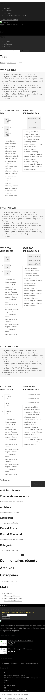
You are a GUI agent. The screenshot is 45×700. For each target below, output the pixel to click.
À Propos (8, 10)
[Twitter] (2, 605)
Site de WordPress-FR (13, 601)
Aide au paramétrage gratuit (15, 15)
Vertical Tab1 (7, 121)
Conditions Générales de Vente (16, 694)
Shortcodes (11, 63)
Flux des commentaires (13, 598)
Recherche (25, 51)
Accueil (7, 8)
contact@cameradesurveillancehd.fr (18, 690)
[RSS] (6, 605)
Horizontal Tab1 (34, 118)
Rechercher (5, 480)
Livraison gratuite (31, 663)
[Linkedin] (4, 605)
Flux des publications (12, 596)
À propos (20, 663)
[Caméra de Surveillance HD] (4, 22)
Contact (7, 13)
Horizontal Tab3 (34, 127)
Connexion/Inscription (9, 20)
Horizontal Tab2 (34, 123)
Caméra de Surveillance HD (17, 699)
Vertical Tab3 (7, 134)
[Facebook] (0, 605)
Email (4, 615)
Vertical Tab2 (7, 128)
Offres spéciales (10, 663)
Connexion (8, 593)
